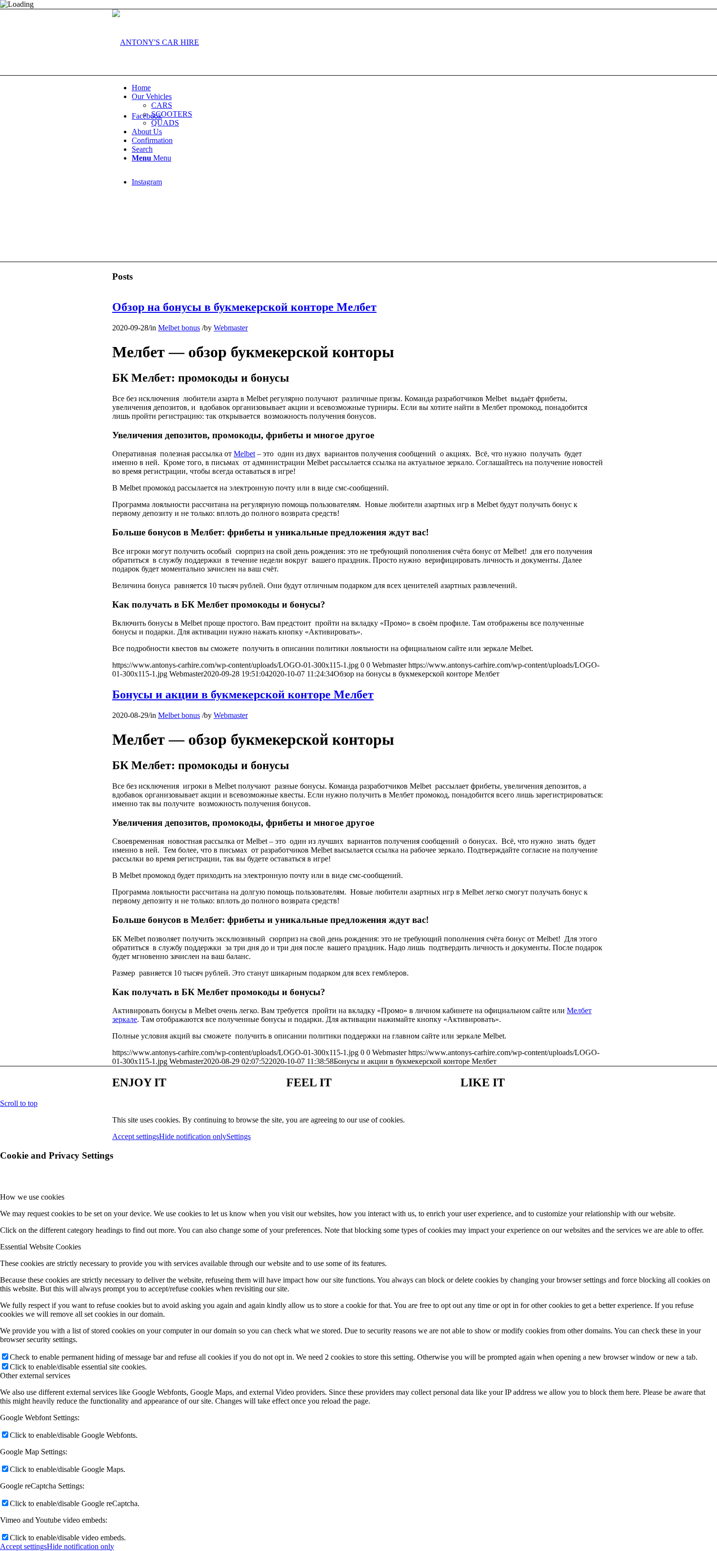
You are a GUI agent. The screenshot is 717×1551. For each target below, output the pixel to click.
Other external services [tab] (35, 1375)
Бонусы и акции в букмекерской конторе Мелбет (243, 694)
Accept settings (135, 1136)
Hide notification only (192, 1136)
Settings (238, 1136)
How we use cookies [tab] (32, 1197)
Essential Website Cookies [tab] (40, 1247)
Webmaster (231, 328)
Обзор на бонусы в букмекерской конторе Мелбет (244, 307)
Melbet (244, 453)
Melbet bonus (179, 328)
